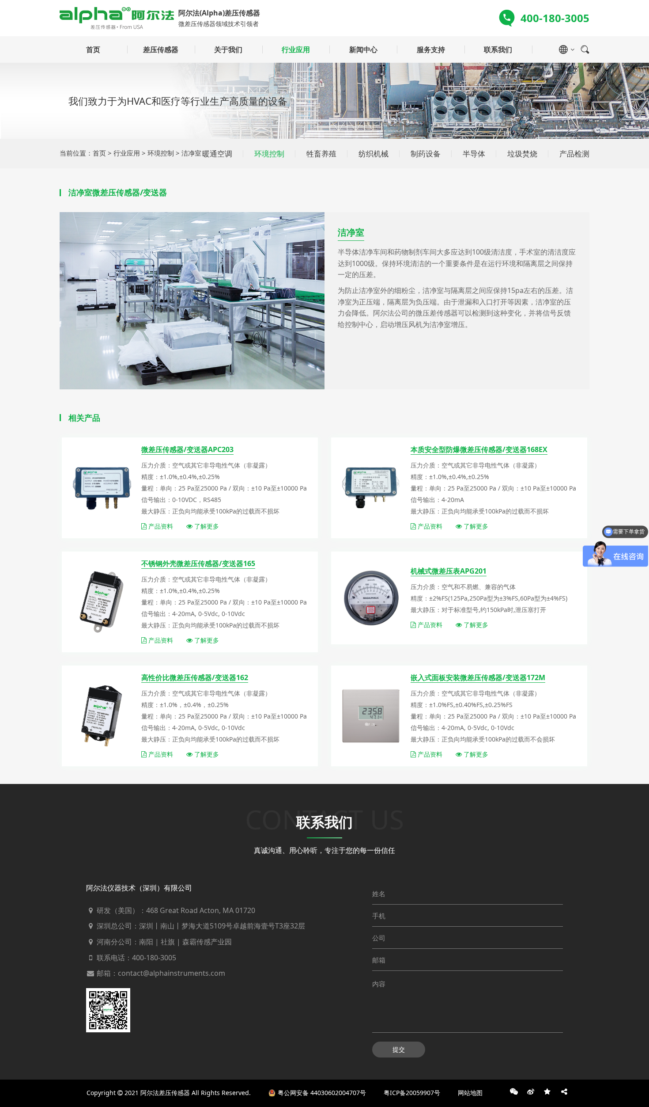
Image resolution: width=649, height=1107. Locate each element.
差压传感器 (160, 49)
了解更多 (205, 526)
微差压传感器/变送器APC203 (187, 449)
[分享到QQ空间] (547, 1091)
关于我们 (228, 49)
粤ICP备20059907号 (412, 1092)
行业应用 (296, 49)
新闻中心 (363, 49)
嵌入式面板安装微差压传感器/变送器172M (478, 677)
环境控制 (160, 152)
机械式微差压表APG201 (449, 571)
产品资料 (160, 526)
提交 (398, 1049)
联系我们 (498, 49)
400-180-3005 (154, 957)
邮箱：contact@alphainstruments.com (160, 973)
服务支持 (431, 49)
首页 (93, 49)
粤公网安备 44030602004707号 (322, 1092)
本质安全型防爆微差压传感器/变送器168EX (479, 449)
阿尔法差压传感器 (165, 1092)
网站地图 (470, 1092)
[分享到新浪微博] (530, 1091)
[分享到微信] (514, 1091)
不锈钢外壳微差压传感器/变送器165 (198, 563)
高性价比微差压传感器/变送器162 (194, 677)
